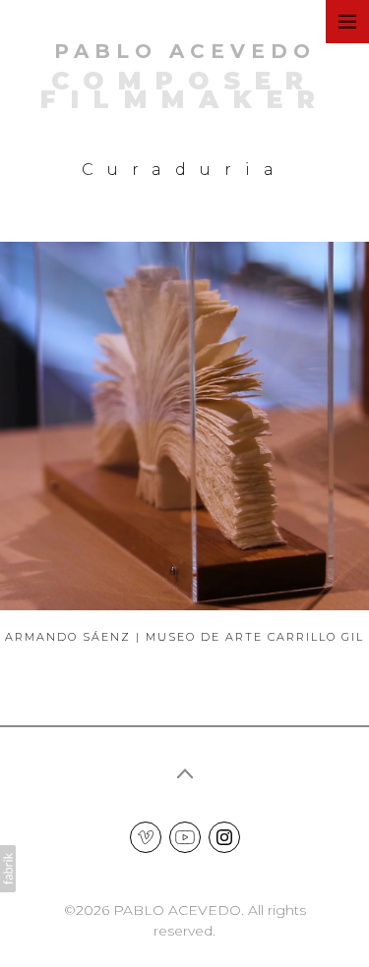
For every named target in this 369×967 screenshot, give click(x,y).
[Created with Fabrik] (8, 868)
